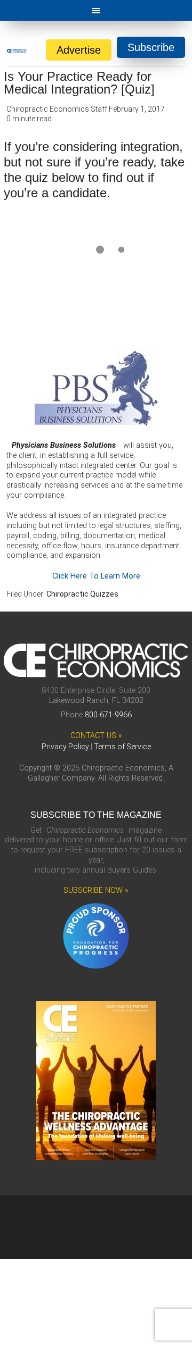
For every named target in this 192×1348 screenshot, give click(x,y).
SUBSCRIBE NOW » (96, 890)
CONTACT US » (96, 735)
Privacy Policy (65, 746)
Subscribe (150, 47)
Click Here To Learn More (96, 576)
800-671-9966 (108, 714)
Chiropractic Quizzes (82, 594)
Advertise (79, 50)
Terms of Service (122, 746)
